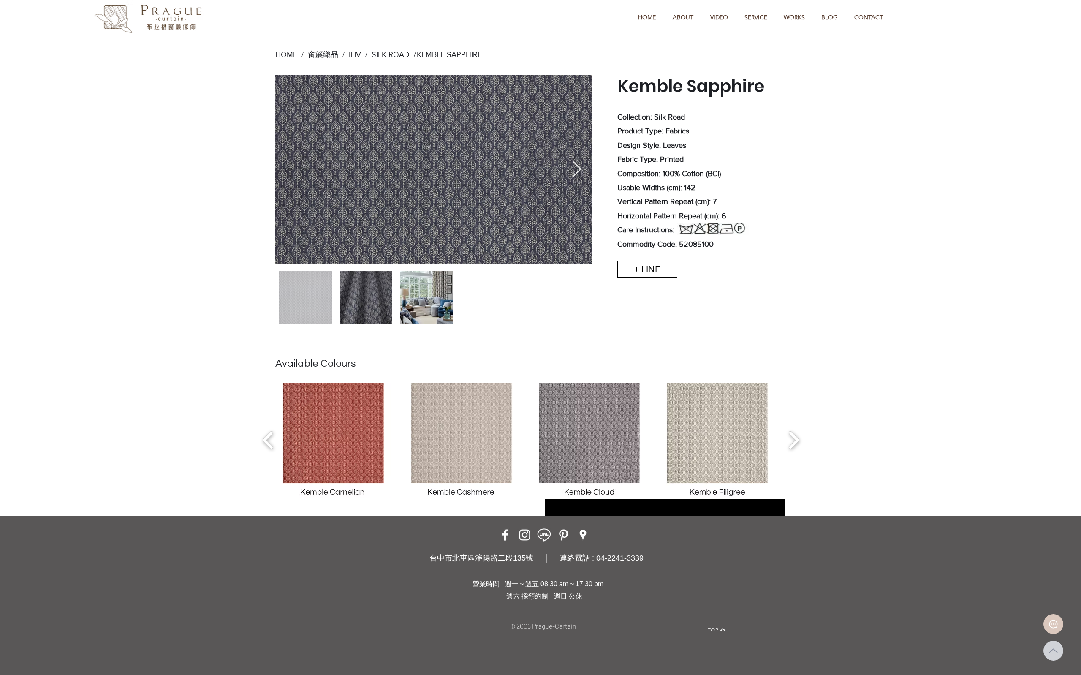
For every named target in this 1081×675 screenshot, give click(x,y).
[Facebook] (505, 535)
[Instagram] (524, 535)
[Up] (1053, 651)
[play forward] (793, 440)
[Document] (1053, 624)
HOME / (289, 54)
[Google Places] (583, 535)
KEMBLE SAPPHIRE (449, 54)
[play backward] (268, 440)
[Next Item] (577, 169)
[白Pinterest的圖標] (563, 535)
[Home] (357, 618)
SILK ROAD (388, 54)
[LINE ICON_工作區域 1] (544, 535)
